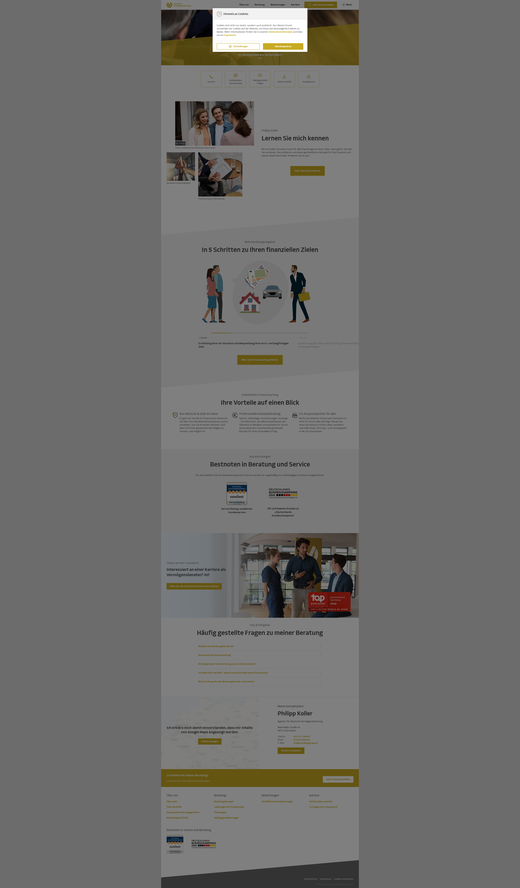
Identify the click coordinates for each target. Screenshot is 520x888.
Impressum (230, 35)
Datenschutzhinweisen (281, 31)
